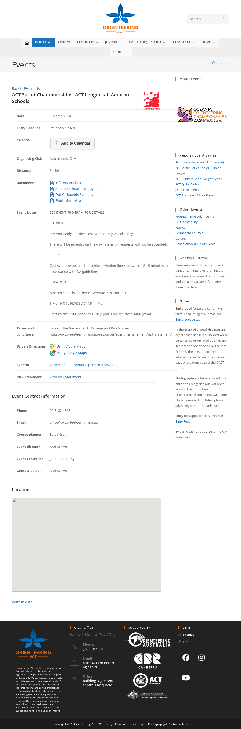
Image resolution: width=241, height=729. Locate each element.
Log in (187, 641)
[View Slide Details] (202, 117)
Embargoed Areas (187, 319)
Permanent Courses (189, 233)
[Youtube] (186, 677)
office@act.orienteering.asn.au (99, 665)
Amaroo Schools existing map (78, 188)
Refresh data (22, 602)
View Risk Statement (65, 377)
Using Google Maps (71, 352)
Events (224, 63)
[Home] (213, 63)
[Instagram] (201, 657)
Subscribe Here (186, 287)
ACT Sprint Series (187, 184)
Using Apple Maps (70, 346)
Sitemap (188, 634)
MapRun (181, 227)
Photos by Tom (178, 724)
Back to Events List (26, 88)
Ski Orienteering (186, 222)
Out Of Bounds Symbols (73, 194)
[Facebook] (186, 657)
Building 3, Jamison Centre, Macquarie (98, 682)
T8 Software (121, 724)
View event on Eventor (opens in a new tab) (83, 365)
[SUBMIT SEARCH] (224, 19)
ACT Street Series (187, 190)
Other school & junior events (195, 244)
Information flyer (68, 182)
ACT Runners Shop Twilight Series (198, 179)
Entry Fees (182, 421)
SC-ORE (180, 238)
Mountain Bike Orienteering (194, 216)
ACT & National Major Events (195, 195)
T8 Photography (154, 724)
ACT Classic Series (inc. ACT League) (199, 162)
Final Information (68, 200)
